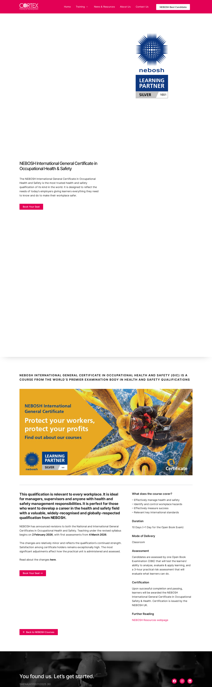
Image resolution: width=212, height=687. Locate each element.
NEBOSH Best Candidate (173, 7)
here (53, 559)
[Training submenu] (87, 6)
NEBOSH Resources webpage (150, 620)
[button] (31, 207)
